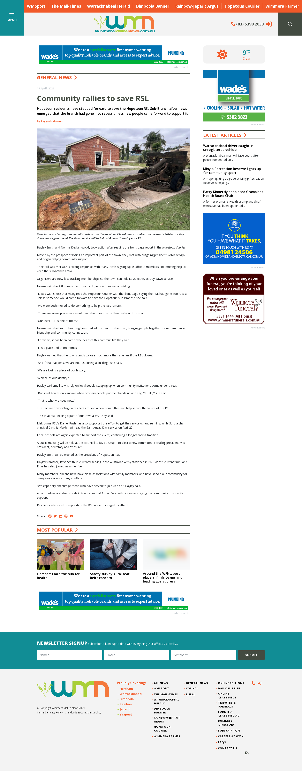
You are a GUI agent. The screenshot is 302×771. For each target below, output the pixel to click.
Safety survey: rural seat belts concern (110, 576)
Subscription (229, 730)
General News (54, 77)
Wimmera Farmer (282, 6)
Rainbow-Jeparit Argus (197, 6)
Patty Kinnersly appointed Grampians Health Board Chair (233, 194)
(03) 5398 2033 (249, 24)
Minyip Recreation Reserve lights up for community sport (232, 170)
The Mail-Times (66, 6)
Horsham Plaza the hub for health (58, 576)
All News (161, 683)
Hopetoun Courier (242, 6)
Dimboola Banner (152, 6)
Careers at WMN (231, 736)
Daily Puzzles (229, 688)
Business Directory (226, 722)
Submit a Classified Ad (229, 713)
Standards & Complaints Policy (83, 712)
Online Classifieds (227, 695)
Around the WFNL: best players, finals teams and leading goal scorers (162, 577)
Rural (190, 694)
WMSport (36, 6)
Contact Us (227, 748)
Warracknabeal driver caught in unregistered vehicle (228, 147)
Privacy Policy (55, 712)
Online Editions (231, 683)
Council (192, 688)
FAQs (222, 742)
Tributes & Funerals (227, 704)
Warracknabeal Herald (108, 6)
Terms (40, 712)
